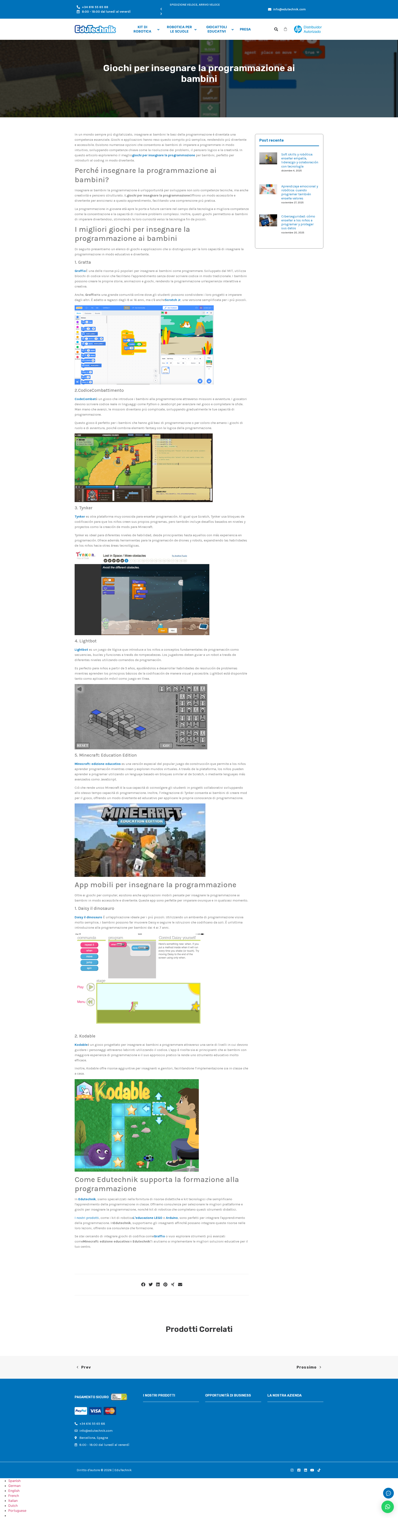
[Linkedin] (305, 1470)
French (13, 1496)
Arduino (172, 1218)
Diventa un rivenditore (222, 1406)
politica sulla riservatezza (286, 1420)
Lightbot (81, 650)
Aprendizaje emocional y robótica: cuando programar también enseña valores (299, 192)
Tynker (80, 516)
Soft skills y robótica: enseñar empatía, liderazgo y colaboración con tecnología (299, 160)
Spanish (14, 1481)
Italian (13, 1501)
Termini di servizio (281, 1434)
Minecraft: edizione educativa (98, 764)
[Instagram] (292, 1470)
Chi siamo (275, 1406)
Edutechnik (87, 1199)
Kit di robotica (154, 1406)
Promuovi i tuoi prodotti (223, 1420)
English (13, 1491)
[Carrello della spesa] (285, 29)
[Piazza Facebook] (298, 1470)
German (14, 1486)
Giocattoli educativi (158, 1420)
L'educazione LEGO (147, 1218)
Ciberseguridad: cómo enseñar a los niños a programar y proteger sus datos (298, 222)
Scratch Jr (173, 300)
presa (147, 1427)
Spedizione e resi (280, 1427)
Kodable (81, 1045)
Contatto (273, 1413)
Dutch (13, 1505)
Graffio (80, 271)
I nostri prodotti (87, 1218)
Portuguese (17, 1510)
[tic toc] (319, 1470)
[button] (195, 9)
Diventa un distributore (223, 1413)
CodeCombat (85, 399)
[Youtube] (312, 1470)
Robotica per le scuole (160, 1413)
